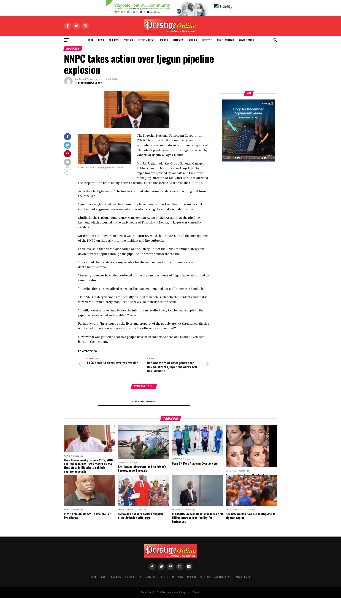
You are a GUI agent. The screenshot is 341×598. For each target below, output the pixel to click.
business (113, 40)
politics (128, 40)
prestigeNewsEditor (90, 82)
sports (163, 40)
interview (178, 40)
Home (90, 40)
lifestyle (207, 40)
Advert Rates (246, 40)
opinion (192, 40)
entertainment (146, 40)
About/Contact (225, 40)
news (101, 40)
